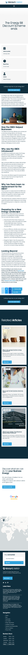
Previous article (17, 289)
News (6, 617)
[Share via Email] (3, 291)
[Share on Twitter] (6, 291)
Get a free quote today (14, 90)
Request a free (10, 280)
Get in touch (7, 578)
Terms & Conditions (9, 628)
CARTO (27, 550)
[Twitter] (3, 582)
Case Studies (8, 620)
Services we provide (8, 487)
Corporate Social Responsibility (11, 626)
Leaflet (16, 550)
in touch (21, 270)
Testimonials (7, 619)
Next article (16, 292)
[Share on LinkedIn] (10, 291)
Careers (6, 615)
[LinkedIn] (5, 582)
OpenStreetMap (20, 550)
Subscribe (8, 562)
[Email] (7, 582)
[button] (4, 520)
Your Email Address (10, 558)
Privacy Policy (8, 629)
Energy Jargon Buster (9, 622)
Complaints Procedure (9, 624)
